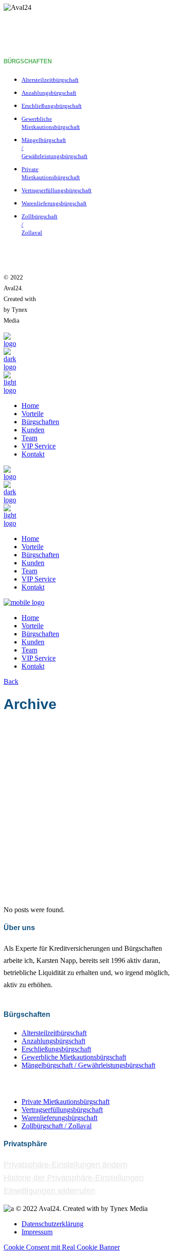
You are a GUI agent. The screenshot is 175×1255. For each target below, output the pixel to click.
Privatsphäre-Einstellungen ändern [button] (65, 1164)
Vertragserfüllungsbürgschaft (57, 190)
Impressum (37, 1232)
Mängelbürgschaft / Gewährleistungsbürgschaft (88, 1065)
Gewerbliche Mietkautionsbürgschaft (74, 1057)
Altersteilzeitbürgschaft (50, 79)
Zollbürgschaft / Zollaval (57, 1126)
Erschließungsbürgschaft (52, 105)
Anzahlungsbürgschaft (49, 92)
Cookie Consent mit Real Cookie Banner (62, 1247)
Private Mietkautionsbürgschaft (65, 1101)
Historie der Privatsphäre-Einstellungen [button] (74, 1177)
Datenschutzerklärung (52, 1224)
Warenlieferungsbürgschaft (54, 203)
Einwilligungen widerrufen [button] (49, 1190)
